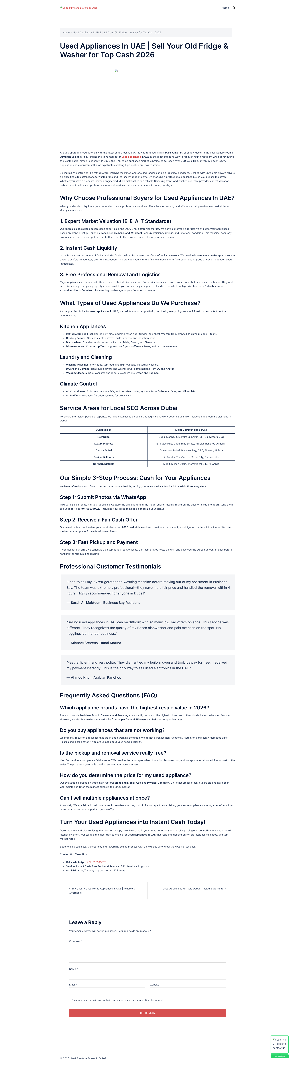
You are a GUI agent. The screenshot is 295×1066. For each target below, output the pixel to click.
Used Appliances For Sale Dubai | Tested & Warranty (193, 888)
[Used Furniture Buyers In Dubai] (79, 7)
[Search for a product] (234, 7)
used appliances (132, 156)
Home (225, 7)
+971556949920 (96, 862)
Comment (76, 941)
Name (73, 968)
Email (73, 984)
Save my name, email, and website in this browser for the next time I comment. (118, 1000)
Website (154, 984)
